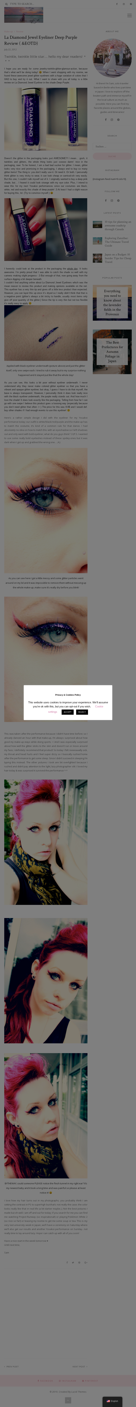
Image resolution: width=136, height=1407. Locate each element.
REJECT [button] (82, 712)
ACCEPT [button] (68, 712)
